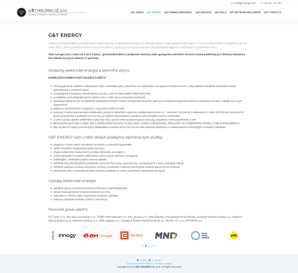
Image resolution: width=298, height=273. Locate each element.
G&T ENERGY (154, 12)
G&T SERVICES (203, 12)
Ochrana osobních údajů (138, 263)
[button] (143, 246)
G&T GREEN (137, 12)
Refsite (157, 260)
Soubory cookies (163, 263)
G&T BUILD (220, 12)
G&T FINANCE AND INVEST (178, 12)
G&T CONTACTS (272, 12)
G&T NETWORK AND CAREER (245, 12)
